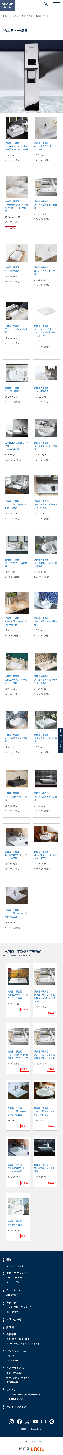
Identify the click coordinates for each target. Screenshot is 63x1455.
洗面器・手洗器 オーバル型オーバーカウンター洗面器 (45, 855)
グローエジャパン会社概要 (17, 1339)
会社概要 (11, 1334)
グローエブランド (16, 1273)
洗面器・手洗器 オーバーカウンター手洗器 (45, 271)
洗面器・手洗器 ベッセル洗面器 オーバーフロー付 (45, 146)
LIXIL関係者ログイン (15, 1399)
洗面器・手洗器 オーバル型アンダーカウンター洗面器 (45, 504)
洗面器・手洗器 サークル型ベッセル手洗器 (45, 621)
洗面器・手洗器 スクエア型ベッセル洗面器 (45, 205)
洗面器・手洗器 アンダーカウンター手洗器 (16, 329)
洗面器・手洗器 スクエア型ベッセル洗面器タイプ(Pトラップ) (18, 1055)
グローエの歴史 (13, 1282)
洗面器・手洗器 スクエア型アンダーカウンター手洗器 (16, 680)
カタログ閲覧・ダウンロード (18, 1307)
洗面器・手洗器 (26, 16)
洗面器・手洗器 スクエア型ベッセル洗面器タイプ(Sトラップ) (44, 1055)
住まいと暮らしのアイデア (17, 1378)
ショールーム (13, 1290)
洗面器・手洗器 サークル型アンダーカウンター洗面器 (16, 621)
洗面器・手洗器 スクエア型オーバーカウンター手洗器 (45, 680)
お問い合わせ (13, 1319)
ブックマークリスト (61, 742)
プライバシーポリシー (31, 1442)
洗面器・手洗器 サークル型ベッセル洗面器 (45, 446)
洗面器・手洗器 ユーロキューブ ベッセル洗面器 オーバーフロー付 (16, 146)
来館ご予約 (11, 1295)
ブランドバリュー (14, 1278)
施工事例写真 (12, 1382)
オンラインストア (16, 1407)
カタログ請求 (12, 1312)
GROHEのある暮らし (15, 1373)
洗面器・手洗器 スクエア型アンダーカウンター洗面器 (16, 504)
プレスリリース (13, 1361)
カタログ (11, 1303)
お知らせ (10, 1356)
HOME (5, 16)
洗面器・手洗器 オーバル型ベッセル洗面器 (16, 563)
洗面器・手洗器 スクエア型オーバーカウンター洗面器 (16, 913)
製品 (14, 16)
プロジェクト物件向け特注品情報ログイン (24, 1395)
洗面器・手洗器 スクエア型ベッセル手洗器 (16, 797)
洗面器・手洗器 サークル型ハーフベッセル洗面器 (45, 563)
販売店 (10, 1327)
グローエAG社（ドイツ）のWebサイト (23, 1344)
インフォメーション (17, 1351)
